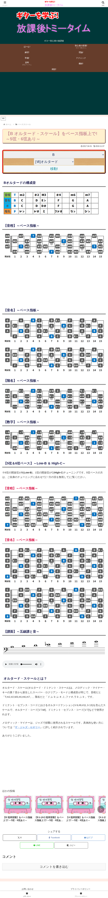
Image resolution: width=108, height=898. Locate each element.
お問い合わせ (27, 889)
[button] (100, 809)
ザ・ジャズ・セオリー (27, 727)
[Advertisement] (54, 95)
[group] (17, 809)
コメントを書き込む (54, 866)
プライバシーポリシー (80, 889)
